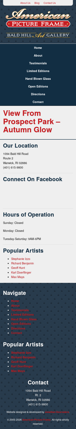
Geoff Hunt (18, 268)
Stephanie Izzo (20, 259)
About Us (25, 2)
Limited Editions (38, 71)
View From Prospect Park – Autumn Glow (31, 121)
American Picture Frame (36, 419)
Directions (38, 94)
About (38, 55)
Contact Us (50, 2)
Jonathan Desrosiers (57, 412)
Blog (37, 2)
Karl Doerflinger (21, 272)
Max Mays (17, 277)
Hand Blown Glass (38, 79)
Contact (38, 102)
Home (38, 48)
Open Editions (38, 86)
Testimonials (38, 63)
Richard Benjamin (22, 263)
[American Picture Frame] (38, 18)
